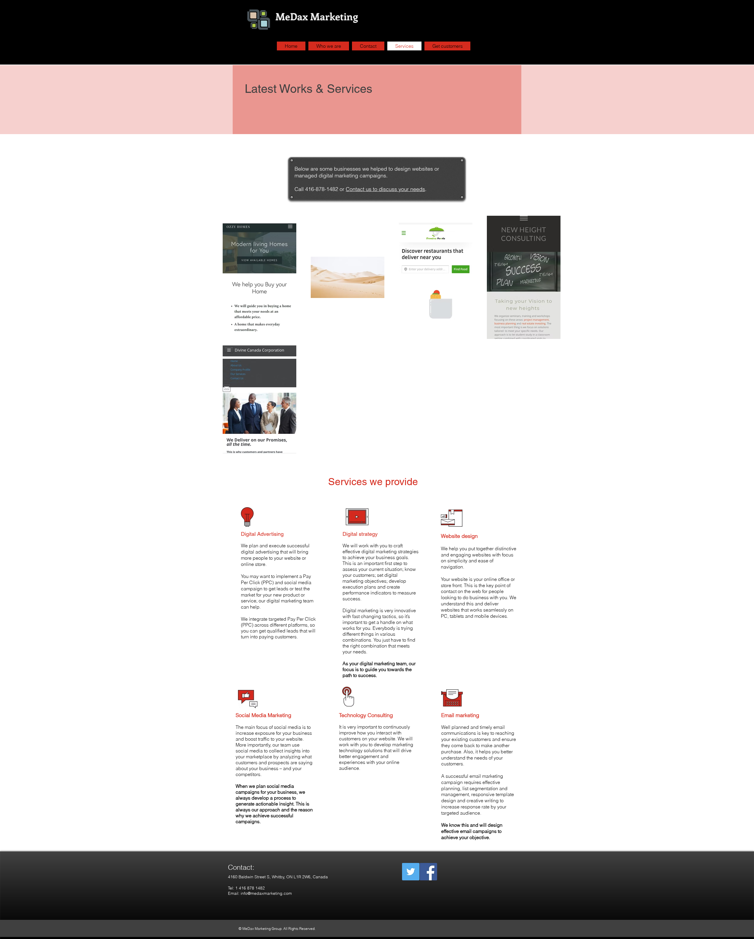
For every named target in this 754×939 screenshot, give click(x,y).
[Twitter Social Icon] (410, 871)
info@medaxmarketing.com (266, 893)
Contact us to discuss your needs (385, 189)
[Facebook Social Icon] (428, 871)
